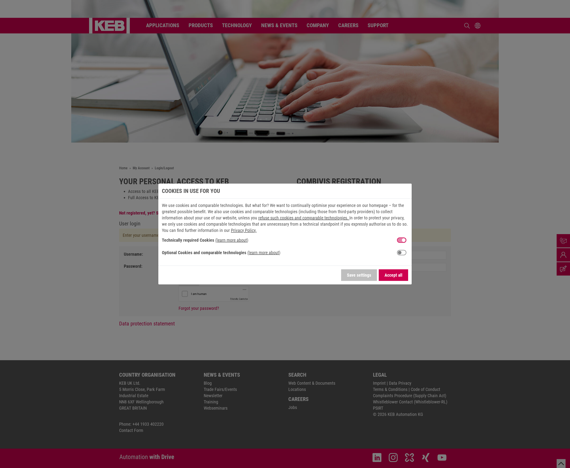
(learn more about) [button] (231, 240)
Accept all (393, 275)
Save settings (359, 275)
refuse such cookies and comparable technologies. (303, 218)
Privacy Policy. (243, 230)
